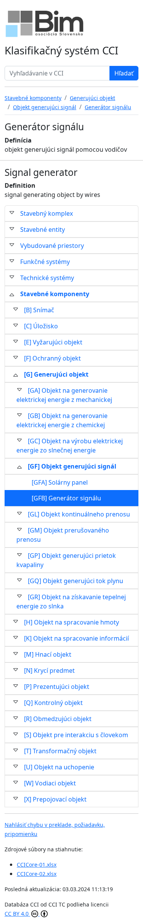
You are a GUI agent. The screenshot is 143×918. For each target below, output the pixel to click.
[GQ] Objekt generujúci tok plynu (75, 581)
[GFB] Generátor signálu (66, 498)
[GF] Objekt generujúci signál (72, 466)
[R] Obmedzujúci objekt (58, 719)
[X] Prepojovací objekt (55, 799)
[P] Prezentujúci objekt (56, 686)
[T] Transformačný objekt (60, 751)
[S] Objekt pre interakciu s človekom (76, 735)
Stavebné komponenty (54, 294)
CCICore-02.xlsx (36, 873)
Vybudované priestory (52, 245)
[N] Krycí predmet (49, 670)
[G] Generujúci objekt (56, 374)
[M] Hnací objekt (47, 654)
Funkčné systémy (45, 261)
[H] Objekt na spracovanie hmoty (71, 622)
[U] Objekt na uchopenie (59, 767)
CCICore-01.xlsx (36, 864)
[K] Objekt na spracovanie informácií (76, 638)
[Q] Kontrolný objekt (53, 702)
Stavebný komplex (46, 213)
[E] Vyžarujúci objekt (53, 342)
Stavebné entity (42, 229)
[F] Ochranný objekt (52, 358)
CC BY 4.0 (17, 913)
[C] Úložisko (41, 326)
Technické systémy (47, 278)
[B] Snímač (39, 310)
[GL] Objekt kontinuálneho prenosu (79, 514)
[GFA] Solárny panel (60, 482)
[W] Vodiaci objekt (50, 783)
